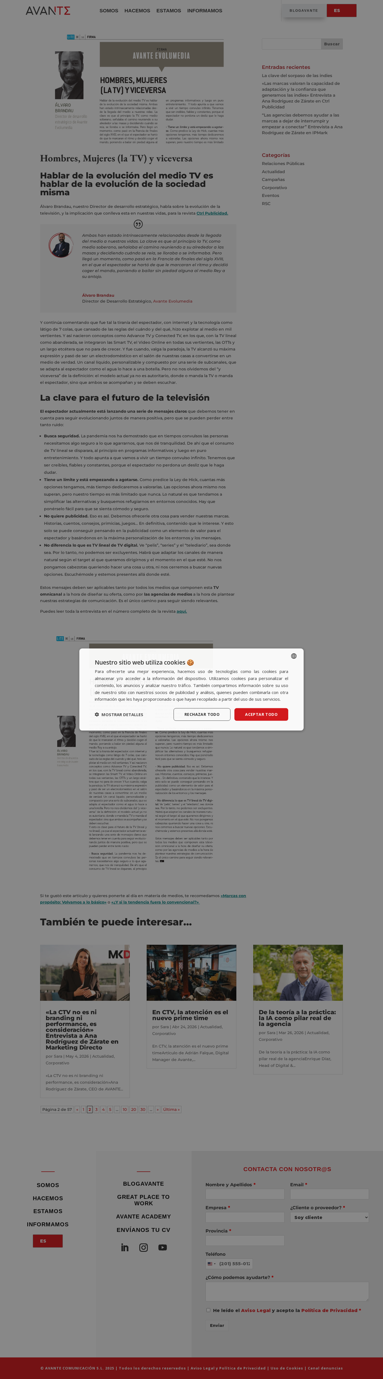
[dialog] (191, 690)
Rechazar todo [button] (202, 714)
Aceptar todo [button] (261, 714)
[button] (119, 714)
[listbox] (294, 656)
